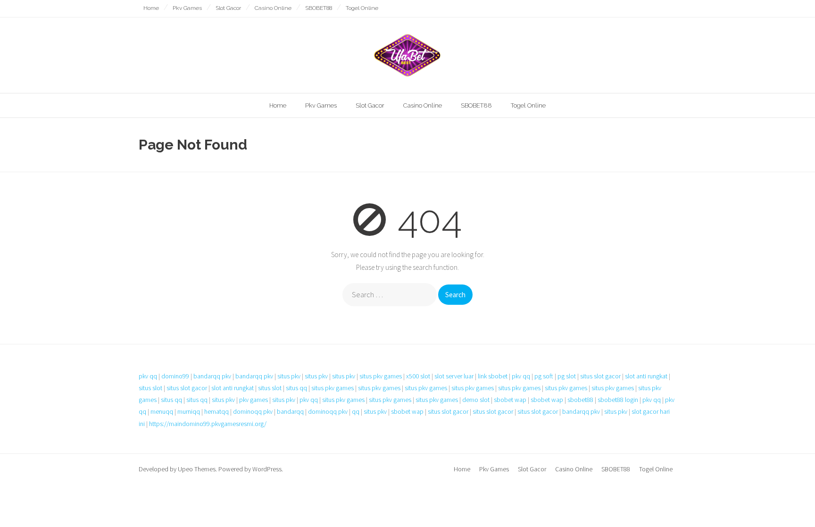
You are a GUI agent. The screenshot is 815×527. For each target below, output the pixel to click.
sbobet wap (510, 399)
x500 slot (418, 376)
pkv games (253, 399)
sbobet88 (580, 399)
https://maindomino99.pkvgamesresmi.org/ (207, 423)
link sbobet (492, 376)
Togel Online (362, 8)
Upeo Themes (197, 469)
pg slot (566, 376)
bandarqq (290, 411)
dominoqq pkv (253, 411)
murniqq (188, 411)
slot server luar (454, 376)
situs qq (296, 388)
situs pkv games (380, 376)
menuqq (161, 411)
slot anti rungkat (646, 376)
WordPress (267, 469)
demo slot (476, 399)
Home (151, 8)
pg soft (543, 376)
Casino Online (273, 8)
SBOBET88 (318, 8)
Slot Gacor (228, 8)
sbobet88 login (618, 399)
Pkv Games (187, 8)
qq (355, 411)
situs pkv (288, 376)
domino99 (175, 376)
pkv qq (148, 376)
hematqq (216, 411)
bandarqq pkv (212, 376)
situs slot (150, 388)
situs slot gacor (600, 376)
